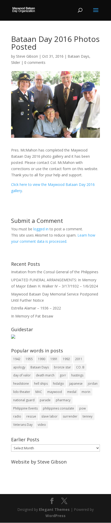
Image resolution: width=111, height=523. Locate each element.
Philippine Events (25, 408)
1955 (29, 359)
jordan (93, 383)
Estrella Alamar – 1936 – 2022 (36, 308)
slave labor (49, 416)
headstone (21, 383)
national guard (24, 400)
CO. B (80, 367)
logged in (41, 228)
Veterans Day (23, 424)
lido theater (21, 392)
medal (71, 392)
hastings (77, 375)
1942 (16, 359)
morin (86, 392)
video (42, 424)
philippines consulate (58, 408)
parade (45, 400)
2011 (78, 359)
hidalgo (58, 383)
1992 (66, 359)
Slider (15, 62)
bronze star (62, 367)
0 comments (34, 62)
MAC (38, 392)
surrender (70, 416)
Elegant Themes (54, 509)
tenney (87, 416)
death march (45, 375)
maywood (54, 392)
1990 (41, 359)
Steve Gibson (27, 56)
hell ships (41, 383)
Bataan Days (78, 56)
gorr (63, 375)
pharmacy (63, 400)
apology (19, 367)
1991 (54, 359)
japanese (76, 383)
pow (82, 408)
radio (17, 416)
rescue (31, 416)
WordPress (55, 515)
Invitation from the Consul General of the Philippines (54, 271)
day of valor (22, 375)
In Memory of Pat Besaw (32, 316)
